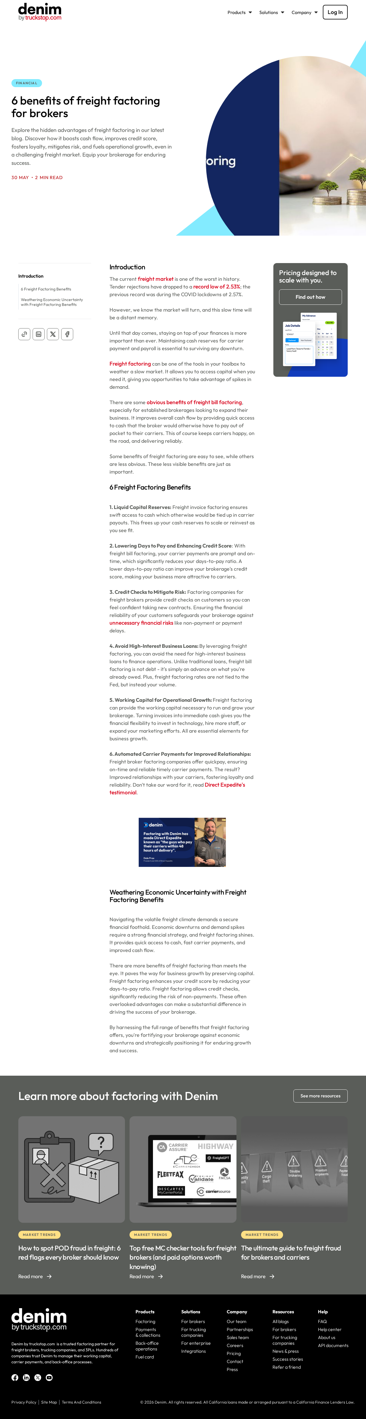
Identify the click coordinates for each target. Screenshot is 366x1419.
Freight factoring (130, 363)
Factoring (145, 1321)
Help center (330, 1329)
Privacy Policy (23, 1402)
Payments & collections (148, 1332)
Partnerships (240, 1329)
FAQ (322, 1321)
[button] (241, 12)
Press (232, 1369)
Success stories (287, 1359)
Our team (236, 1321)
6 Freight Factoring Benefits (46, 289)
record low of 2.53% (216, 286)
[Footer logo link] (38, 1320)
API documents (333, 1345)
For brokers (193, 1321)
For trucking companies (193, 1332)
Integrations (193, 1351)
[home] (39, 12)
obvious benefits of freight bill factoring (194, 402)
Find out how (310, 297)
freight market (155, 278)
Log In (335, 12)
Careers (235, 1345)
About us (326, 1337)
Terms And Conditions (81, 1402)
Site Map (49, 1402)
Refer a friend (286, 1367)
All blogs (280, 1321)
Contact (235, 1361)
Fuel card (145, 1357)
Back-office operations (147, 1346)
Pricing (234, 1353)
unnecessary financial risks (141, 622)
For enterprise (196, 1343)
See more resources (321, 1096)
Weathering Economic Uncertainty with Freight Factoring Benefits (52, 302)
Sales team (238, 1337)
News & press (285, 1351)
